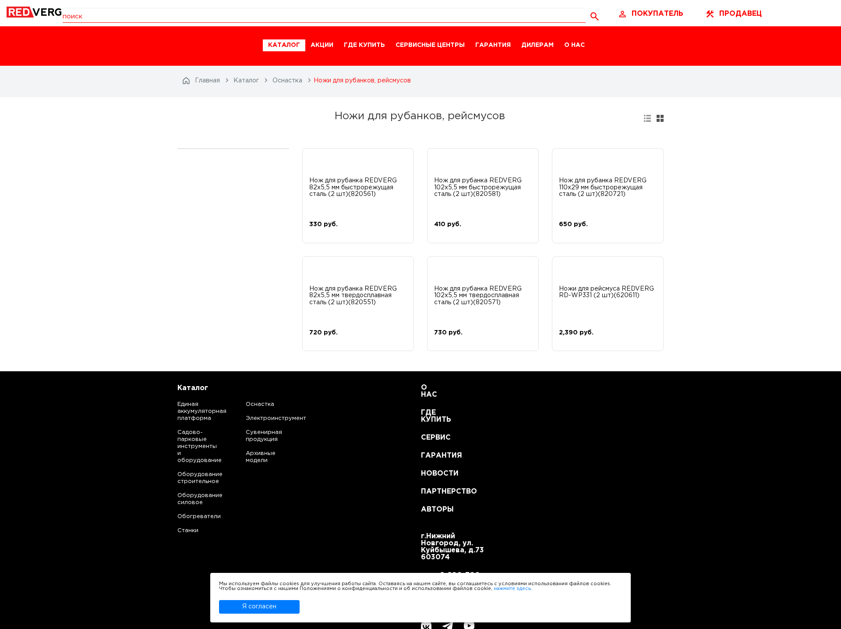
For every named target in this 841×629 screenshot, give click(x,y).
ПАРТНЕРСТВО (431, 491)
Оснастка (260, 404)
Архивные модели (261, 457)
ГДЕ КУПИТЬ (364, 45)
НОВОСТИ (431, 473)
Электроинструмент (268, 418)
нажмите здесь (512, 588)
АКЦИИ (322, 45)
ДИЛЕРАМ (537, 45)
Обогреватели (191, 516)
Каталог (192, 388)
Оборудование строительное (191, 478)
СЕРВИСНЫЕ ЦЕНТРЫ (430, 45)
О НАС (574, 45)
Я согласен (259, 606)
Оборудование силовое (191, 499)
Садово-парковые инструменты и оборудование (191, 446)
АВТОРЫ (431, 509)
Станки (187, 530)
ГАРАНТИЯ (493, 45)
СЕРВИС (431, 437)
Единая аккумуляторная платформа (191, 411)
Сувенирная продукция (264, 436)
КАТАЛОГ (284, 45)
